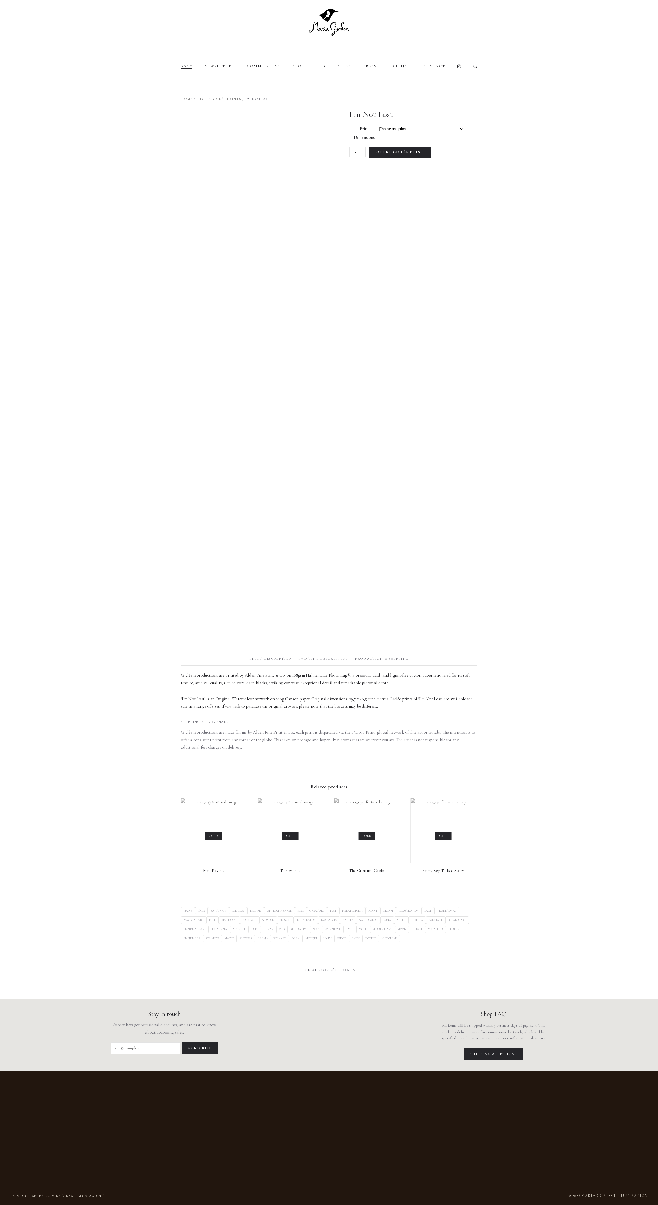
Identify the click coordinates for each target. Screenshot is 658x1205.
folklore (250, 920)
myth (327, 938)
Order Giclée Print (400, 152)
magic (229, 938)
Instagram (459, 66)
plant (373, 910)
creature (316, 910)
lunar (268, 929)
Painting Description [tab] (323, 659)
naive (188, 910)
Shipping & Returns (493, 1054)
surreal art (382, 929)
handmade (192, 938)
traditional (447, 910)
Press (370, 66)
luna (387, 920)
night (401, 920)
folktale (436, 920)
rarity (348, 920)
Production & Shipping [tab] (382, 659)
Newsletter (219, 66)
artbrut (239, 929)
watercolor (368, 920)
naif (333, 910)
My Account (91, 1196)
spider (341, 938)
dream (388, 910)
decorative (298, 929)
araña (263, 938)
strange (212, 938)
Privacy (18, 1196)
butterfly (218, 910)
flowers (246, 938)
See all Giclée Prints (329, 970)
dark (296, 938)
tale (201, 910)
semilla (417, 920)
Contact (433, 66)
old (282, 929)
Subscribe (200, 1048)
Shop (186, 66)
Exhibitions (336, 66)
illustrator (306, 920)
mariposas (229, 920)
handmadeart (195, 929)
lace (428, 910)
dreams (256, 910)
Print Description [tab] (270, 659)
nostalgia (329, 920)
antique (311, 938)
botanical (333, 929)
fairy (356, 938)
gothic (370, 938)
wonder (268, 920)
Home (187, 99)
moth (363, 929)
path (349, 929)
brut (254, 929)
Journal (399, 66)
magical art (194, 920)
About (300, 66)
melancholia (352, 910)
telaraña (219, 929)
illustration (409, 910)
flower (285, 920)
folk (212, 920)
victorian (389, 938)
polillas (238, 910)
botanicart (457, 920)
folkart (279, 938)
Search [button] (475, 66)
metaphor (435, 929)
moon (402, 929)
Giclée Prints (226, 99)
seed (300, 910)
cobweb (417, 929)
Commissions (263, 66)
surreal (455, 929)
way (316, 929)
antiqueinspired (279, 910)
